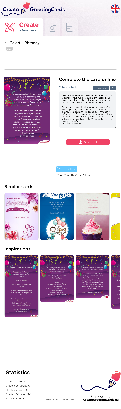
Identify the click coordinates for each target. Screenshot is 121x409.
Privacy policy (68, 400)
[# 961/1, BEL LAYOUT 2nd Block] (58, 279)
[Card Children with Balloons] (58, 217)
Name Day (69, 169)
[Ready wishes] (52, 27)
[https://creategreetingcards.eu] (55, 9)
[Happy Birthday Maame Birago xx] (93, 277)
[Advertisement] (60, 59)
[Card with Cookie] (93, 217)
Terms (48, 400)
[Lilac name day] (22, 217)
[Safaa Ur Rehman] (22, 286)
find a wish (102, 88)
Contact (56, 400)
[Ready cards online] (70, 27)
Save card (90, 142)
